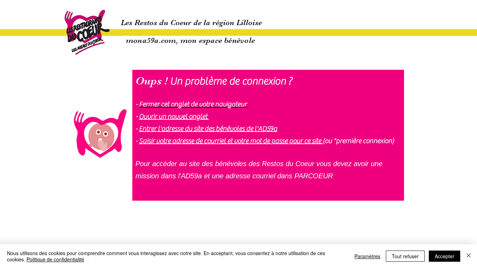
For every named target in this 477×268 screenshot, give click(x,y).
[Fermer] (468, 256)
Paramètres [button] (367, 256)
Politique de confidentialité (55, 259)
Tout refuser (405, 256)
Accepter (444, 256)
